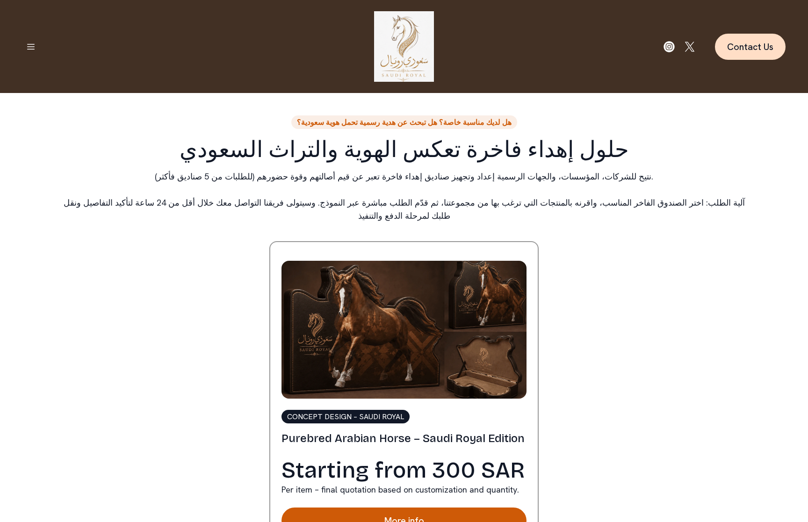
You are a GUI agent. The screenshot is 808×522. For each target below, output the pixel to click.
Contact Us (750, 47)
